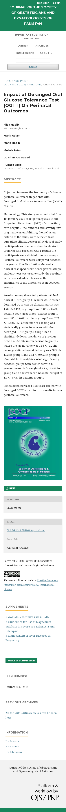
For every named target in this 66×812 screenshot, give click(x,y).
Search (33, 67)
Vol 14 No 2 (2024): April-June (22, 84)
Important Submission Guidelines (31, 36)
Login (56, 2)
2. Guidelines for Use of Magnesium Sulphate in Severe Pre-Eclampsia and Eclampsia (30, 626)
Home (7, 80)
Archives (42, 45)
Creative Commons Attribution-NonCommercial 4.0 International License (31, 585)
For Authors (12, 746)
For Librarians (14, 752)
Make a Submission (21, 660)
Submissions (25, 52)
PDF (12, 488)
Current (23, 45)
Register (43, 2)
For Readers (12, 741)
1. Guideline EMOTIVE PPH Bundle (27, 617)
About (45, 52)
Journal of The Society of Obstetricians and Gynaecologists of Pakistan (33, 15)
